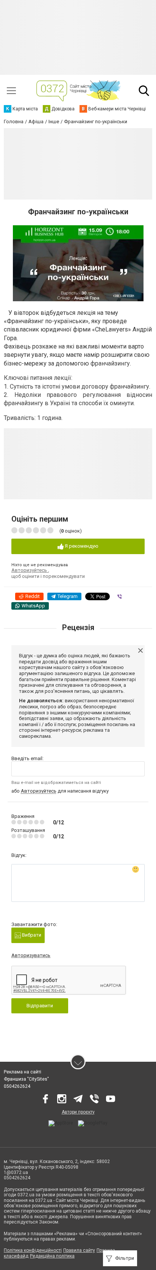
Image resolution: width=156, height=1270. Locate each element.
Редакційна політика (52, 1256)
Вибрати (31, 935)
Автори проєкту (78, 1112)
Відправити (40, 1005)
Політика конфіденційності (33, 1250)
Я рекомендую (81, 546)
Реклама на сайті (22, 1072)
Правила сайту (79, 1250)
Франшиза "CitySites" (26, 1079)
